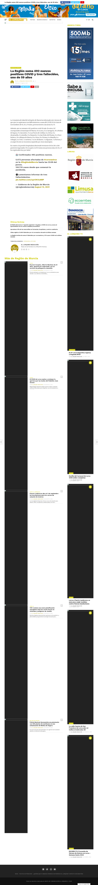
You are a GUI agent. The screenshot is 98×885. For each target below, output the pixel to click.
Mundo (59, 19)
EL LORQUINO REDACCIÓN (24, 81)
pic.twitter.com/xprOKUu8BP (30, 180)
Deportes (52, 19)
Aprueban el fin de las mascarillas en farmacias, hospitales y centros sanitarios (34, 229)
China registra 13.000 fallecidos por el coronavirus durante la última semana (33, 232)
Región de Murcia (42, 19)
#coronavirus (50, 159)
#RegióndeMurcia (29, 162)
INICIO (16, 873)
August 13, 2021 (42, 187)
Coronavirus (26, 241)
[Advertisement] (36, 104)
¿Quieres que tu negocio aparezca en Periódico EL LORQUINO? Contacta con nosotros (58, 873)
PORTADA (32, 19)
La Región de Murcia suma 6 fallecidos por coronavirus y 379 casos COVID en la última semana (36, 236)
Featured (33, 241)
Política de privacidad (25, 873)
